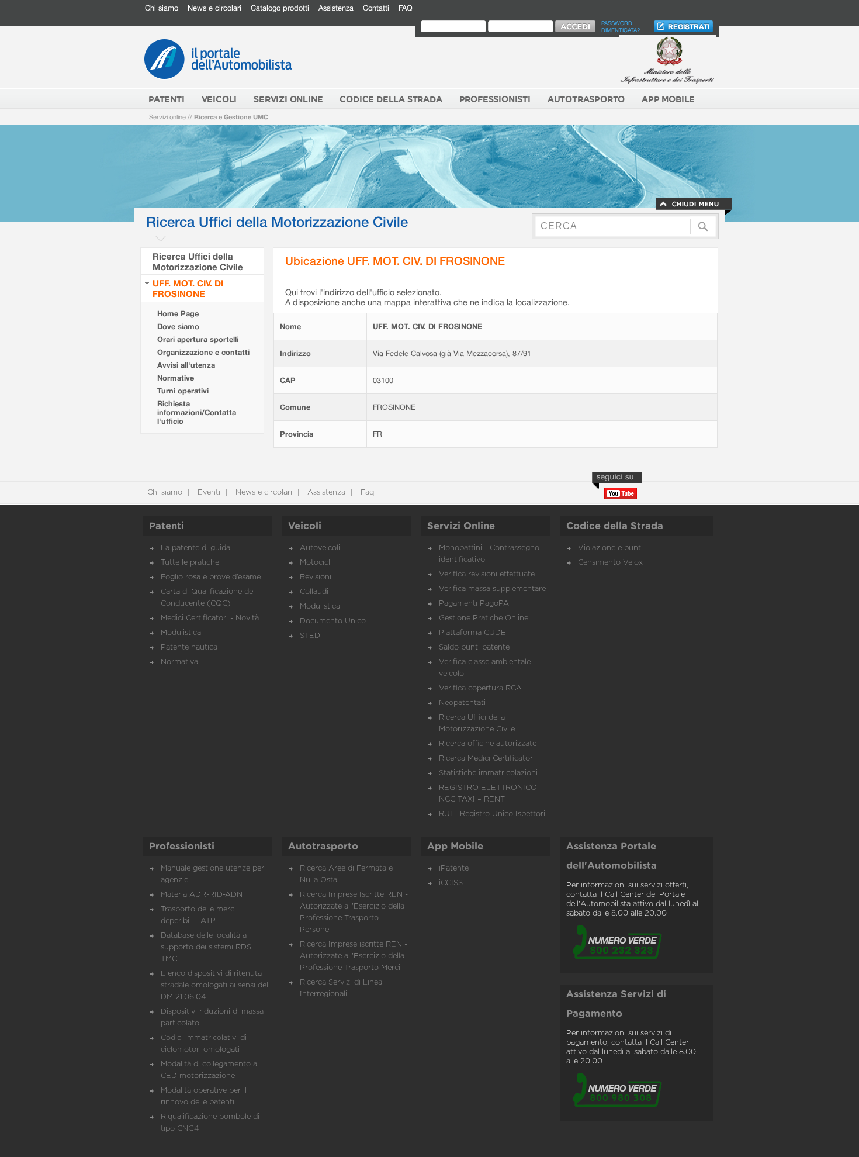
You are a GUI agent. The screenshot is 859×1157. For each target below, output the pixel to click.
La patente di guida (195, 548)
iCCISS (451, 883)
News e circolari (214, 8)
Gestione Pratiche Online (483, 618)
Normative (175, 378)
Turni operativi (183, 390)
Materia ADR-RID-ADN (202, 895)
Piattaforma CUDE (472, 633)
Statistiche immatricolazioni (488, 773)
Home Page (178, 313)
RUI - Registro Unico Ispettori (492, 814)
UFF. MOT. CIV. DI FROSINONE (188, 288)
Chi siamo (161, 8)
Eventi (207, 492)
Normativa (179, 662)
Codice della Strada (614, 526)
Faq (366, 492)
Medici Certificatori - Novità (210, 618)
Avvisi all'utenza (186, 365)
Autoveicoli (320, 548)
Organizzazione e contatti (203, 352)
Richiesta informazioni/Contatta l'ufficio (196, 412)
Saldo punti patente (474, 647)
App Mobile (455, 846)
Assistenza (336, 8)
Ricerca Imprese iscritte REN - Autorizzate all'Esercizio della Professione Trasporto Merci (353, 956)
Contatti (376, 8)
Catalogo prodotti (280, 8)
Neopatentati (462, 703)
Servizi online (167, 116)
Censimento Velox (610, 563)
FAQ (406, 8)
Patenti (166, 526)
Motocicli (316, 563)
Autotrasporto (323, 846)
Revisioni (315, 577)
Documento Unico (333, 621)
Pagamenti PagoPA (474, 603)
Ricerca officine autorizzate (487, 744)
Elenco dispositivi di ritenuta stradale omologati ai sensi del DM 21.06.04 (214, 985)
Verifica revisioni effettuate (487, 574)
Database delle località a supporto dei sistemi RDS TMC (206, 947)
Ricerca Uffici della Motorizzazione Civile (198, 261)
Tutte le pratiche (190, 563)
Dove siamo (178, 326)
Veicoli (304, 526)
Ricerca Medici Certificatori (487, 758)
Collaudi (314, 592)
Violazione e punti (610, 548)
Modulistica (181, 633)
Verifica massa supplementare (492, 589)
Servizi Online (461, 526)
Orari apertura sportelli (197, 339)
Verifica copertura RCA (480, 688)
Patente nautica (189, 647)
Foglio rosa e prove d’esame (211, 577)
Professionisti (181, 846)
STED (310, 636)
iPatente (454, 868)
